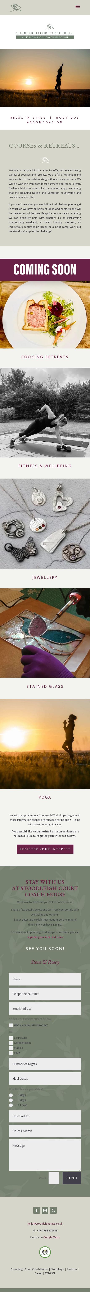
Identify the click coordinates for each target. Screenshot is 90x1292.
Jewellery (45, 577)
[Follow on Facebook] (36, 1210)
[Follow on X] (53, 1210)
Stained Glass (45, 686)
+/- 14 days (20, 1105)
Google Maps (51, 1237)
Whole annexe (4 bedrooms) (31, 1025)
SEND (72, 1178)
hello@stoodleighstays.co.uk (45, 1223)
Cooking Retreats (45, 356)
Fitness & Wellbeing (45, 465)
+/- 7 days (20, 1100)
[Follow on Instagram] (45, 1210)
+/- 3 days (20, 1095)
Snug (17, 1053)
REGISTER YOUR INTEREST (45, 849)
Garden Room (22, 1043)
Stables (18, 1048)
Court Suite (20, 1038)
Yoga (45, 797)
